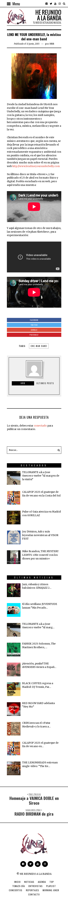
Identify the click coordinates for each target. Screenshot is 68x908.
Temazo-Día (18, 886)
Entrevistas (35, 886)
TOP (52, 881)
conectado (40, 425)
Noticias (29, 881)
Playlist (51, 886)
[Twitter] (51, 3)
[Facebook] (46, 3)
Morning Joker (51, 890)
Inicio (17, 881)
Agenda (42, 881)
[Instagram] (59, 3)
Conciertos (15, 890)
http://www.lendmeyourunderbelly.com (36, 166)
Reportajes (32, 890)
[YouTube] (55, 3)
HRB (52, 43)
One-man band (39, 346)
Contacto (34, 894)
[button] (57, 450)
